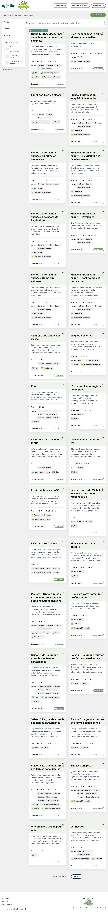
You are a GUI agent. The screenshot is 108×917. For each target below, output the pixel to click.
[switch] (6, 49)
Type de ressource (11, 42)
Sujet (6, 35)
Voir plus (77, 876)
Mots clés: (30, 23)
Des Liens (6, 899)
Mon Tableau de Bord (79, 5)
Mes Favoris (59, 5)
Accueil (5, 902)
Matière (7, 29)
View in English (98, 15)
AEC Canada (7, 904)
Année (6, 22)
